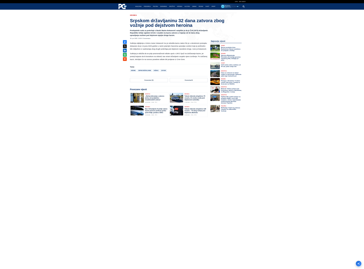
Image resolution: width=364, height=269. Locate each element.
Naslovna (138, 6)
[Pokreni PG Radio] (222, 6)
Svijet (207, 6)
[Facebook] (125, 42)
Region (201, 6)
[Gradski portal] (124, 6)
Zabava (194, 6)
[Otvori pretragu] (244, 6)
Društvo (172, 6)
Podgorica (147, 6)
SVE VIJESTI (242, 1)
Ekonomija (163, 6)
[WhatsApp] (125, 55)
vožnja (156, 70)
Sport (213, 6)
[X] (125, 46)
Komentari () (148, 80)
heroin (133, 70)
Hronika (179, 6)
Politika (155, 6)
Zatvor (163, 70)
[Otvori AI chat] (358, 263)
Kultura (187, 6)
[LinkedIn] (125, 50)
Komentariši (189, 80)
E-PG (236, 1)
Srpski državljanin (144, 70)
